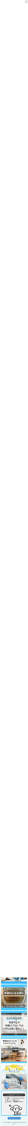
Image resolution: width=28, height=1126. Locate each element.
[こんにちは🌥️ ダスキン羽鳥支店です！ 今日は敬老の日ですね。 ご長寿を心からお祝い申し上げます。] (14, 1076)
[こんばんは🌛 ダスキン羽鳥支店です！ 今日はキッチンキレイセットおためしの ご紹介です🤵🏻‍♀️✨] (14, 997)
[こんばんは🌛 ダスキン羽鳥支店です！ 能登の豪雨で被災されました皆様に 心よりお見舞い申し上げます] (14, 1050)
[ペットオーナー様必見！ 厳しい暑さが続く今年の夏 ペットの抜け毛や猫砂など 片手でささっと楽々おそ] (14, 1103)
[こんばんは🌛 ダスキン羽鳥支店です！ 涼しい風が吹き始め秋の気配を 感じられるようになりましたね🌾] (14, 1023)
